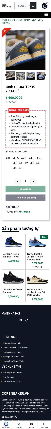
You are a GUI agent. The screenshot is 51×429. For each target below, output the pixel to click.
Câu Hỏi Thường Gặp (12, 381)
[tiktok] (27, 320)
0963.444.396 (10, 417)
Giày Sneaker (9, 377)
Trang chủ (6, 20)
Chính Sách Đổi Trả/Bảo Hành (16, 347)
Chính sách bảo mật (12, 343)
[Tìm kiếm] (33, 5)
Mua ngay (25, 189)
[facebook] (21, 320)
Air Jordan (17, 20)
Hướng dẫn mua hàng (12, 352)
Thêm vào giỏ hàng (25, 197)
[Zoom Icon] (25, 50)
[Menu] (46, 15)
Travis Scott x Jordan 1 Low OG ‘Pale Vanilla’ (36, 292)
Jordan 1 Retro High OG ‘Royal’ (11, 255)
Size (8, 158)
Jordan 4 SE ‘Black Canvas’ (13, 291)
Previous (6, 75)
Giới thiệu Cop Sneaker (13, 372)
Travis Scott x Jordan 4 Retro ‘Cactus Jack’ (35, 257)
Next (44, 75)
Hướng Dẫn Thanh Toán (13, 357)
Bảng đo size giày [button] (18, 151)
